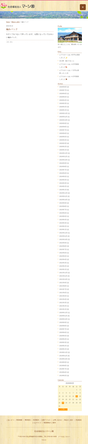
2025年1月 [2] (64, 150)
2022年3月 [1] (64, 263)
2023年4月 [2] (64, 219)
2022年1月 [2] (64, 269)
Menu (83, 7)
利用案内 (36, 420)
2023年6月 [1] (64, 213)
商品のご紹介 (15, 22)
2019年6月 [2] (64, 372)
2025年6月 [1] (64, 133)
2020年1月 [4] (64, 349)
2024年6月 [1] (64, 173)
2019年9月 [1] (64, 362)
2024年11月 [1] (64, 156)
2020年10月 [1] (64, 319)
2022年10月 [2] (64, 239)
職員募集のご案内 (50, 423)
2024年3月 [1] (64, 183)
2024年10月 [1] (64, 160)
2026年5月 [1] (64, 97)
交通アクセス (45, 420)
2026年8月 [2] (64, 87)
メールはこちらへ (64, 436)
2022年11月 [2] (64, 236)
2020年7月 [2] (64, 329)
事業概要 (19, 420)
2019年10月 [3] (64, 359)
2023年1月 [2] (64, 229)
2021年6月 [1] (64, 292)
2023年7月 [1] (64, 209)
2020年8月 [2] (64, 326)
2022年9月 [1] (64, 243)
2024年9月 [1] (64, 163)
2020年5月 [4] (64, 336)
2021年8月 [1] (64, 286)
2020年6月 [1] (64, 332)
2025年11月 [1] (64, 117)
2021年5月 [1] (64, 296)
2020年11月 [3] (64, 316)
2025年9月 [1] (64, 123)
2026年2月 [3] (64, 107)
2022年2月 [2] (64, 266)
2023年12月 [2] (64, 193)
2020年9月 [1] (64, 322)
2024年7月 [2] (64, 170)
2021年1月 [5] (64, 309)
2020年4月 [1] (64, 339)
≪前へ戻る (9, 42)
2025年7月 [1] (64, 130)
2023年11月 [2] (64, 196)
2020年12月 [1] (64, 312)
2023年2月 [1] (64, 226)
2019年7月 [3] (64, 369)
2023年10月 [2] (64, 199)
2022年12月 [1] (64, 233)
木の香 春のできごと (66, 61)
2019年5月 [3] (64, 375)
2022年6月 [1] (64, 253)
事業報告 (28, 420)
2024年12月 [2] (64, 153)
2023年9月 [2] (64, 203)
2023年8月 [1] (64, 206)
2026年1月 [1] (64, 110)
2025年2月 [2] (64, 146)
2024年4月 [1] (64, 180)
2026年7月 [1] (64, 90)
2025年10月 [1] (64, 120)
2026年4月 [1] (64, 100)
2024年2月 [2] (64, 186)
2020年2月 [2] (64, 346)
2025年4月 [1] (64, 140)
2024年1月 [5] (64, 190)
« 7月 (62, 409)
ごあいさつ (10, 420)
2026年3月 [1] (64, 103)
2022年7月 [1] (64, 249)
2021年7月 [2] (64, 289)
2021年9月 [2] (64, 282)
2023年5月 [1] (64, 216)
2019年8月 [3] (64, 365)
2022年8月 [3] (64, 246)
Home (8, 22)
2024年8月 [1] (64, 166)
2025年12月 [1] (64, 113)
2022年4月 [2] (64, 259)
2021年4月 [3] (64, 299)
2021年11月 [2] (64, 276)
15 (76, 396)
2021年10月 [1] (64, 279)
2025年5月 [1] (64, 136)
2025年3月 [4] (64, 143)
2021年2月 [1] (64, 306)
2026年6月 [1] (64, 93)
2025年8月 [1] (64, 127)
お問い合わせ (57, 420)
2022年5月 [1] (64, 256)
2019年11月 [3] (64, 356)
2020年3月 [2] (64, 342)
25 (63, 402)
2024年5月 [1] (64, 176)
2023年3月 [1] (64, 223)
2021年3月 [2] (64, 302)
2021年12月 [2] (64, 272)
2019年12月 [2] (64, 352)
